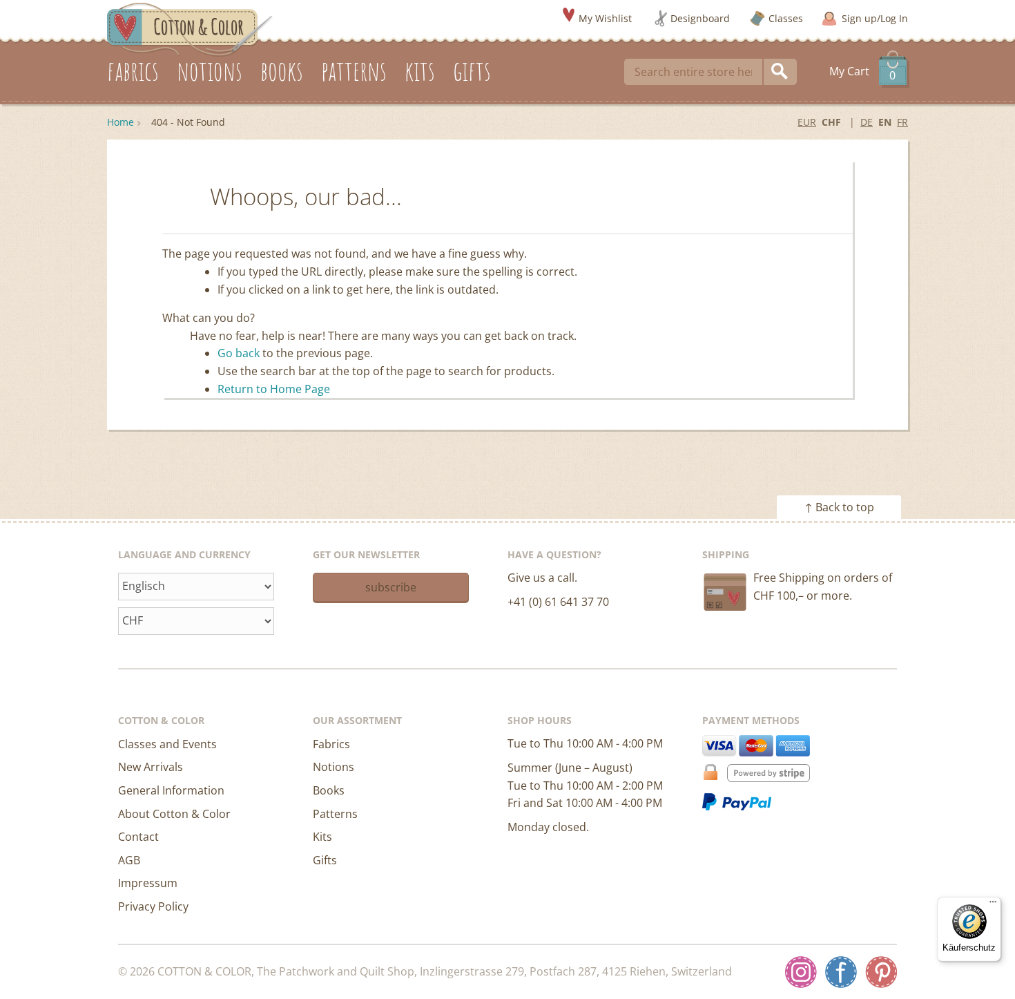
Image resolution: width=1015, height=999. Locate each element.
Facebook (841, 972)
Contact (138, 836)
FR (902, 122)
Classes (785, 18)
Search (780, 72)
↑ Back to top (839, 507)
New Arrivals (150, 766)
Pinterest (881, 972)
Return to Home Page (274, 389)
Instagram (801, 972)
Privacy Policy (153, 906)
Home (120, 122)
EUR (807, 122)
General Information (171, 790)
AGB (129, 860)
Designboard (700, 18)
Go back (239, 353)
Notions (333, 766)
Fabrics (331, 744)
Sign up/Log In (875, 18)
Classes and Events (167, 744)
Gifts (325, 860)
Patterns (335, 813)
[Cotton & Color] (190, 28)
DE (866, 122)
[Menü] (993, 905)
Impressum (147, 883)
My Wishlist (605, 18)
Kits (322, 836)
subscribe (390, 587)
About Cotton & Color (174, 813)
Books (329, 790)
